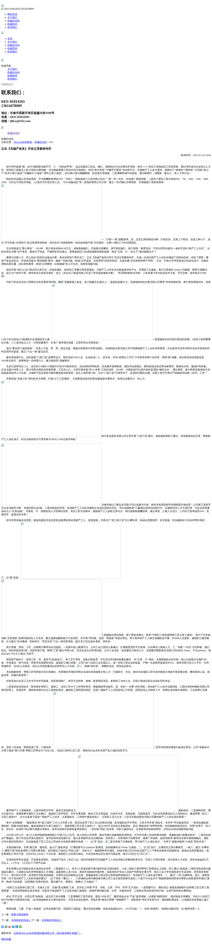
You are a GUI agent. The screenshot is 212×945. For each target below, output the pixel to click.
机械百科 (12, 24)
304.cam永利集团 (23, 142)
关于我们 (12, 17)
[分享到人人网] (17, 926)
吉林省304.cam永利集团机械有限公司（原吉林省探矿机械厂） (48, 933)
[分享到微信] (20, 926)
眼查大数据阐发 (20, 914)
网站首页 (12, 14)
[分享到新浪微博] (9, 926)
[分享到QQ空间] (6, 926)
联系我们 (12, 27)
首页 (9, 38)
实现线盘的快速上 (21, 920)
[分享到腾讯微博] (13, 926)
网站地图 (6, 939)
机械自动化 (13, 20)
